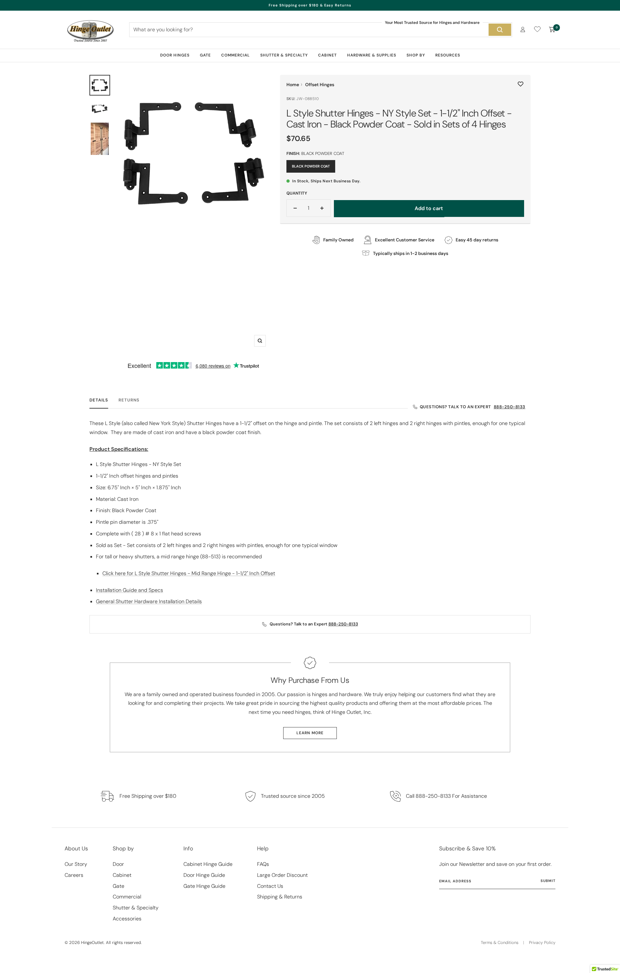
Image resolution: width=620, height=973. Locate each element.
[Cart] (552, 30)
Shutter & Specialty (284, 55)
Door (118, 864)
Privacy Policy (542, 942)
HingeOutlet (92, 942)
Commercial (235, 55)
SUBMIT (548, 880)
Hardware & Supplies (371, 55)
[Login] (523, 29)
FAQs (263, 864)
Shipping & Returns (279, 896)
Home (292, 84)
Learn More (310, 732)
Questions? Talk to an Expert (472, 407)
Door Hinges (175, 55)
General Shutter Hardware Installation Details (149, 601)
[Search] (500, 30)
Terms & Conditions (499, 942)
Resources (447, 55)
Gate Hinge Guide (204, 886)
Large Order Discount (282, 875)
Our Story (76, 864)
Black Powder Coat (311, 166)
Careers (74, 875)
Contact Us (270, 886)
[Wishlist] (537, 30)
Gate (205, 55)
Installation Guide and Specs (129, 590)
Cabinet (327, 55)
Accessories (127, 918)
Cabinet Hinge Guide (207, 864)
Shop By (416, 55)
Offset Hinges (319, 84)
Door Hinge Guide (204, 875)
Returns (129, 400)
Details (98, 400)
